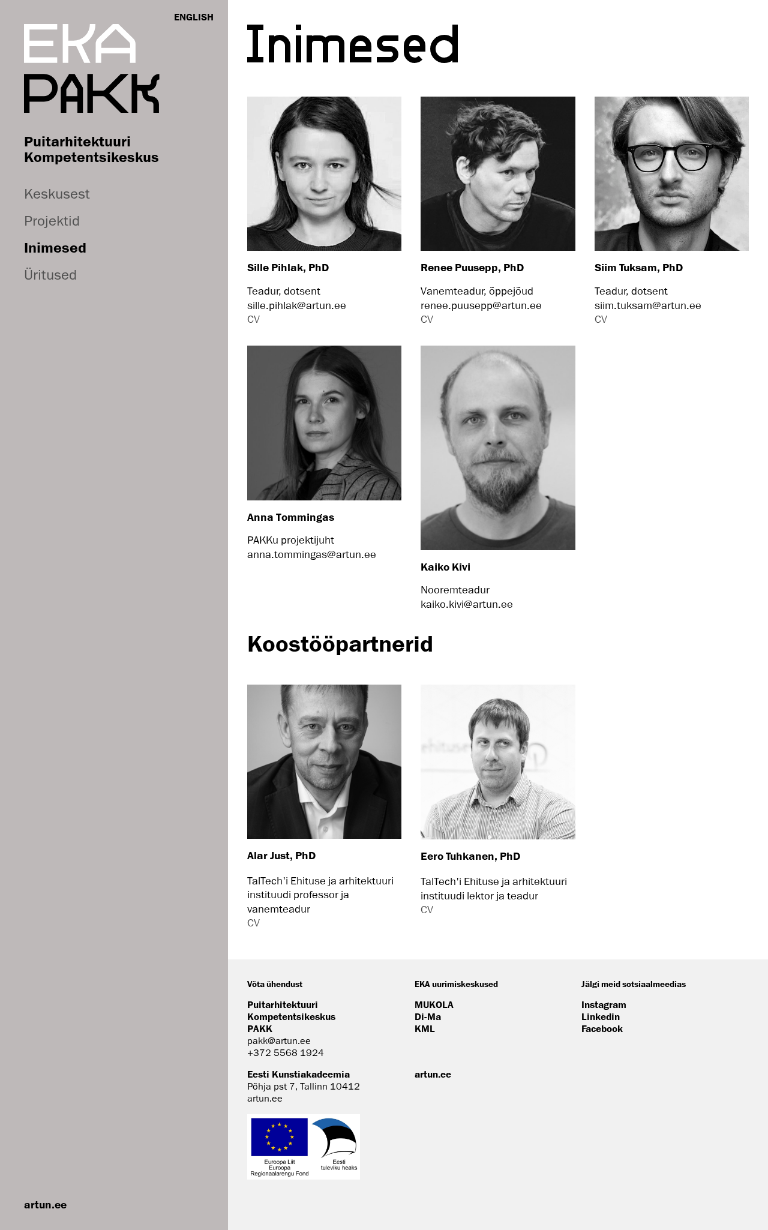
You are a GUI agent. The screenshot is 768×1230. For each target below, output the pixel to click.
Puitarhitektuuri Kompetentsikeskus (91, 149)
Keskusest (57, 193)
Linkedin (600, 1016)
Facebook (602, 1028)
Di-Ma (428, 1016)
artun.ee (45, 1204)
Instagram (603, 1004)
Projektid (52, 220)
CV (253, 319)
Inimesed (55, 247)
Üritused (50, 274)
